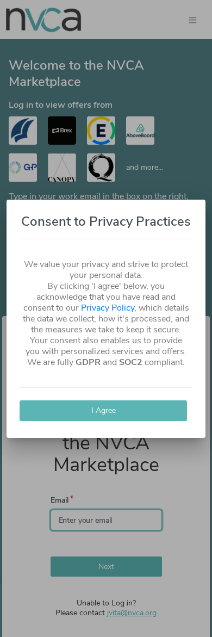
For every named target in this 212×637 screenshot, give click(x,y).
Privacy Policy (107, 308)
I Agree (103, 410)
